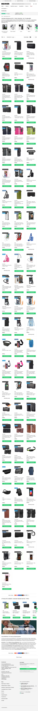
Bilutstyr (29, 31)
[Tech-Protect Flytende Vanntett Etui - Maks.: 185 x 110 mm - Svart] (19, 556)
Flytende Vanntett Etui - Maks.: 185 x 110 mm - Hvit (31, 563)
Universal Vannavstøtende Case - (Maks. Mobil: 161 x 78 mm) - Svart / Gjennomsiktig (18, 393)
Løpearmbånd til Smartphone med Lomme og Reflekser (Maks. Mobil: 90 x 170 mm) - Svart (18, 352)
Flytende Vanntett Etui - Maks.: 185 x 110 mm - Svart (18, 563)
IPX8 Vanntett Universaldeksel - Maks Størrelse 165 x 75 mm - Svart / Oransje (18, 287)
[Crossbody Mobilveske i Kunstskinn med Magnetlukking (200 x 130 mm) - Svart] (19, 258)
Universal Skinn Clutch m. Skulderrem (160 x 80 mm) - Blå (31, 330)
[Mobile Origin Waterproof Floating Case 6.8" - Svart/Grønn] (6, 300)
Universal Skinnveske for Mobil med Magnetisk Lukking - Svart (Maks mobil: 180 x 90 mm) (6, 436)
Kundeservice (3, 10)
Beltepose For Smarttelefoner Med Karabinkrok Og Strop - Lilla (18, 139)
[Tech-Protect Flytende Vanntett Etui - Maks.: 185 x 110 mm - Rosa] (6, 577)
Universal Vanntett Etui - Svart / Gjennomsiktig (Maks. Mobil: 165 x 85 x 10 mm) (6, 287)
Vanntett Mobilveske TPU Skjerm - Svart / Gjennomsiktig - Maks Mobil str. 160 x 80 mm (31, 75)
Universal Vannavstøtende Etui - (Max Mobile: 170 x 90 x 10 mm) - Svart (31, 223)
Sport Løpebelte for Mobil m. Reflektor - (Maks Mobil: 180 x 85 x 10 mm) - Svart (31, 457)
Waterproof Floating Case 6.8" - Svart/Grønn (6, 308)
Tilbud (31, 6)
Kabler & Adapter (12, 31)
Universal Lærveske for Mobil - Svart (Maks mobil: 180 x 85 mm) (6, 457)
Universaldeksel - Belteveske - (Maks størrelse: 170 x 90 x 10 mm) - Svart (31, 202)
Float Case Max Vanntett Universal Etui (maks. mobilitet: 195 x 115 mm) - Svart (31, 500)
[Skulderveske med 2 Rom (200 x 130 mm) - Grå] (6, 194)
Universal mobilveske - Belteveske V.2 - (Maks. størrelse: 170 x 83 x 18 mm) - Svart (18, 458)
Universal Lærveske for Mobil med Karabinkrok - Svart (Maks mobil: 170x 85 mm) (31, 415)
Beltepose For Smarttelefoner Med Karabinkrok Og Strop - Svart (31, 117)
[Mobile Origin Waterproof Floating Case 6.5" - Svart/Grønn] (31, 279)
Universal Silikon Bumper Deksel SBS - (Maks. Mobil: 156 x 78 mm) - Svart (6, 223)
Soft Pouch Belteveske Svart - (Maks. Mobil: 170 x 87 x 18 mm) (31, 96)
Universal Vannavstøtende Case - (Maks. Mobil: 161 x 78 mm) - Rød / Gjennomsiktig (18, 245)
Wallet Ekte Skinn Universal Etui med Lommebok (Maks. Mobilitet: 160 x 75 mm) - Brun (6, 521)
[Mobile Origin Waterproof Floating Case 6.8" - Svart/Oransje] (19, 322)
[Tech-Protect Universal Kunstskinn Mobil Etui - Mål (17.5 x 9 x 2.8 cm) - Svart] (6, 534)
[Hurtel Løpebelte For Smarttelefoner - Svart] (6, 492)
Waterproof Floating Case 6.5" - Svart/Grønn (31, 287)
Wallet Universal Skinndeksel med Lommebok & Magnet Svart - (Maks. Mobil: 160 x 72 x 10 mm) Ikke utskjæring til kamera (31, 373)
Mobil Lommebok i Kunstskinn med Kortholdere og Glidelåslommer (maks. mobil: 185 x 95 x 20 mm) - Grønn (18, 203)
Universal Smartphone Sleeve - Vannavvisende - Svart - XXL (18, 117)
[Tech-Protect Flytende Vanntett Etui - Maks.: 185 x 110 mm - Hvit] (31, 556)
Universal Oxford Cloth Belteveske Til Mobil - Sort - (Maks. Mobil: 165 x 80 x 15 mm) (18, 160)
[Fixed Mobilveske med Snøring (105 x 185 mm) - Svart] (31, 534)
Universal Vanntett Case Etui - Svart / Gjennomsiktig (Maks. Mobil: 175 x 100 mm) (31, 308)
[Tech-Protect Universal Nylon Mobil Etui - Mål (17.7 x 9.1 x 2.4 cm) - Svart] (31, 513)
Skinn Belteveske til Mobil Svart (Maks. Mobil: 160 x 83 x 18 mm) (6, 117)
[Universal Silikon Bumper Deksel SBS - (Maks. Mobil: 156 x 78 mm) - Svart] (6, 215)
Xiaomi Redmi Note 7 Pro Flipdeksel (5, 32)
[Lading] (21, 27)
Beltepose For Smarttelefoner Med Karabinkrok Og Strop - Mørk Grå (6, 160)
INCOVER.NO (5, 707)
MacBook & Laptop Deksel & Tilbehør (7, 687)
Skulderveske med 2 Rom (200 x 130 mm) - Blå (31, 244)
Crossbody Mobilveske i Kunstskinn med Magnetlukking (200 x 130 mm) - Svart (18, 267)
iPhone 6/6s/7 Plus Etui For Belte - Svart (18, 74)
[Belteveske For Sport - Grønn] (6, 343)
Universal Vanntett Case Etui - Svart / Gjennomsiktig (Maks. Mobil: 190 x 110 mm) (18, 308)
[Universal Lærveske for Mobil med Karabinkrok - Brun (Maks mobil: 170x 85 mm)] (31, 428)
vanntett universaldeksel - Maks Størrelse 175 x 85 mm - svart (18, 181)
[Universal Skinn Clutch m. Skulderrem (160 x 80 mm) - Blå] (31, 322)
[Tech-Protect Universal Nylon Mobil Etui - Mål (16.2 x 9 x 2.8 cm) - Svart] (19, 534)
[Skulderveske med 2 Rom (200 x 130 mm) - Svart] (31, 173)
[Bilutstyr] (29, 27)
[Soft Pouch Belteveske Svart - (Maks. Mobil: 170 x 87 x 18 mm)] (31, 88)
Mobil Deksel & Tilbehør (5, 683)
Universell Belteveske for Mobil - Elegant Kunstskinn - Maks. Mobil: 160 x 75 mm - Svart (18, 478)
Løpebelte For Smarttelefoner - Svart (6, 499)
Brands (2, 691)
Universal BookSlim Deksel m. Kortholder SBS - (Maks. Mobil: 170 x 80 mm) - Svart (18, 223)
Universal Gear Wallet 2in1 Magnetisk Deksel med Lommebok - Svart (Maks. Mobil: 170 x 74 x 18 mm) (6, 330)
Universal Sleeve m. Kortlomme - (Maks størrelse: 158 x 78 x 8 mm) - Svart (6, 393)
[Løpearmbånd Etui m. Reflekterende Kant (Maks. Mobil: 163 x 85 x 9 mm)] (6, 67)
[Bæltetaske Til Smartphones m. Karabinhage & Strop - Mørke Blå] (6, 131)
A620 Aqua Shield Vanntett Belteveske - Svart (30, 160)
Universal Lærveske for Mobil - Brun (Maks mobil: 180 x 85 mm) (18, 436)
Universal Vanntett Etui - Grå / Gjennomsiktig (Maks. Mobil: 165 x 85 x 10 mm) (31, 266)
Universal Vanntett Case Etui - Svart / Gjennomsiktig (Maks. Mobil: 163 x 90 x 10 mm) (6, 53)
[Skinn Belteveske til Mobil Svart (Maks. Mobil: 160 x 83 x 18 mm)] (6, 109)
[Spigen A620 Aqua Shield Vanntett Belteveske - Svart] (31, 152)
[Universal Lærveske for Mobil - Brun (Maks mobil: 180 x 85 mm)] (19, 428)
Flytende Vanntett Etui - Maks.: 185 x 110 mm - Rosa (6, 585)
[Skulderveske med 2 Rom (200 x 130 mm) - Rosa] (6, 258)
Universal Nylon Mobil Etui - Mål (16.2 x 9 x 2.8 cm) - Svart (18, 542)
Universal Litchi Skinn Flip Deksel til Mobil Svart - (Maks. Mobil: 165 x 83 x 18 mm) (18, 96)
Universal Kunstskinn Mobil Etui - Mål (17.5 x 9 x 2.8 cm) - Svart (6, 542)
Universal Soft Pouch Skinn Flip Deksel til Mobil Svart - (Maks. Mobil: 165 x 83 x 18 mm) (6, 97)
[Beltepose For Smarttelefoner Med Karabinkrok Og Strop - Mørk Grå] (6, 152)
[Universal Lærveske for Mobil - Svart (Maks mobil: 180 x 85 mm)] (6, 449)
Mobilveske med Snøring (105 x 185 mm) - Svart (31, 542)
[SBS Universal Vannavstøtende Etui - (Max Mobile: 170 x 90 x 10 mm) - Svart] (31, 215)
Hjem (2, 16)
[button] (36, 4)
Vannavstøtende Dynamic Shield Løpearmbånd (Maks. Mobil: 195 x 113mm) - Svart (18, 500)
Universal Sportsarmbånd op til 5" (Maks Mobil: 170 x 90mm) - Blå (31, 351)
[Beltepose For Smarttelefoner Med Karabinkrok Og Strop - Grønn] (31, 131)
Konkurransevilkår (4, 698)
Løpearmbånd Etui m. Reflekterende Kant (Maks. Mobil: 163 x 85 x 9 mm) (6, 75)
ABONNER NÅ (28, 668)
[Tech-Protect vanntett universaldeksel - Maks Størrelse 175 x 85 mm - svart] (19, 173)
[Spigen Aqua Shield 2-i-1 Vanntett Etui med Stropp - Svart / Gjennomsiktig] (6, 556)
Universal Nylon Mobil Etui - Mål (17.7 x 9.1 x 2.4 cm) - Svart (31, 521)
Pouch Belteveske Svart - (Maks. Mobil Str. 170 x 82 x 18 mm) (6, 415)
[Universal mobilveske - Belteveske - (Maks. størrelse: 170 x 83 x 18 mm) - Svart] (31, 385)
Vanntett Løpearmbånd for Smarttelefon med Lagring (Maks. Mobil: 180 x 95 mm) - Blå (31, 479)
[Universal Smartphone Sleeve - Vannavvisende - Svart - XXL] (19, 109)
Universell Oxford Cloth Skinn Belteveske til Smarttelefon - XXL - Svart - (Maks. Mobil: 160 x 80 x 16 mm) (18, 54)
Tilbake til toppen (19, 657)
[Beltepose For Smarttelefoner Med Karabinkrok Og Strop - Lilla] (19, 131)
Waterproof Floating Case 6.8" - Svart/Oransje (18, 329)
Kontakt (2, 700)
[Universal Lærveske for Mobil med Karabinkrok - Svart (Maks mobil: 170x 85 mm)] (31, 407)
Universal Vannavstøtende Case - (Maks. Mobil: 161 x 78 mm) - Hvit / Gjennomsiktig (6, 245)
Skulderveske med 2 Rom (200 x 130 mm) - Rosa (6, 266)
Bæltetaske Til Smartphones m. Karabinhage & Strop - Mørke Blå (6, 139)
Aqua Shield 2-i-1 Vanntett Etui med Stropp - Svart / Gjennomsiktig (6, 564)
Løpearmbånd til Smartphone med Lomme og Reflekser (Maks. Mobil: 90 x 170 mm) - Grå (6, 373)
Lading (21, 31)
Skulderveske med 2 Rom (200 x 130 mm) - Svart (31, 181)
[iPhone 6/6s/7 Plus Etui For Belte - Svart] (19, 67)
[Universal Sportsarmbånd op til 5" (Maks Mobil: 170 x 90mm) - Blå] (31, 343)
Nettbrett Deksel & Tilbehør (5, 685)
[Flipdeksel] (4, 27)
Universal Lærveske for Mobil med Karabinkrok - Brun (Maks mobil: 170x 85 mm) (31, 436)
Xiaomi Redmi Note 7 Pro (7, 16)
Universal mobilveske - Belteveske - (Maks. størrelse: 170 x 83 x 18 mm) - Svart (31, 393)
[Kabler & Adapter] (13, 27)
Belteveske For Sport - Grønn (6, 350)
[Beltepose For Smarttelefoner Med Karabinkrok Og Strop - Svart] (31, 109)
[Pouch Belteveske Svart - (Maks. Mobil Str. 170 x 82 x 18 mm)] (6, 407)
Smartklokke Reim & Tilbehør (6, 689)
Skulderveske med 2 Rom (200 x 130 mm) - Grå (6, 202)
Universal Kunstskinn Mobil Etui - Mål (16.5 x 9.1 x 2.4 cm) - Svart (18, 521)
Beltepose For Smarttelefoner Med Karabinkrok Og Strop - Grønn (31, 139)
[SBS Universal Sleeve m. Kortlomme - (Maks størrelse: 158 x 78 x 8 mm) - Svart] (6, 385)
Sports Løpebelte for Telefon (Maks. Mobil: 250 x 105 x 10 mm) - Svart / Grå (6, 478)
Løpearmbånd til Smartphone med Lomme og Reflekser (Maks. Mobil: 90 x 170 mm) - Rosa (18, 373)
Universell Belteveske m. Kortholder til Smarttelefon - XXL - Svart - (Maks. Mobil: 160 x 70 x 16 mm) (31, 54)
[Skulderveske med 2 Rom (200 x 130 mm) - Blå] (31, 237)
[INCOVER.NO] (5, 4)
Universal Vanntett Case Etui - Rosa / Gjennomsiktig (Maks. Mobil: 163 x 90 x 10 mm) (6, 181)
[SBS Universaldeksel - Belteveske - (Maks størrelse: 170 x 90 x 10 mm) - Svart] (31, 194)
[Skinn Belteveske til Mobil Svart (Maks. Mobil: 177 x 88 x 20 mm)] (19, 407)
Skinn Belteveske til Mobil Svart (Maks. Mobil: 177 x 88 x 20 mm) (18, 415)
